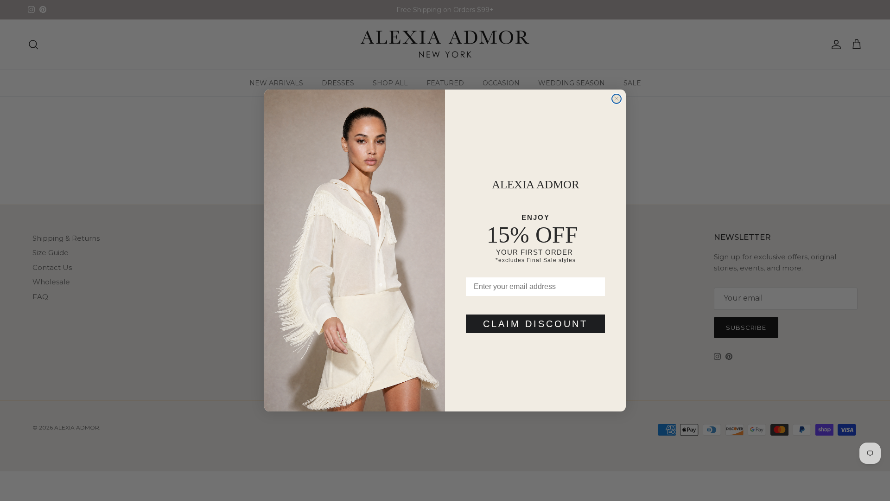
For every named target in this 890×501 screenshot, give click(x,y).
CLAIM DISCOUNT (535, 324)
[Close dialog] (616, 98)
